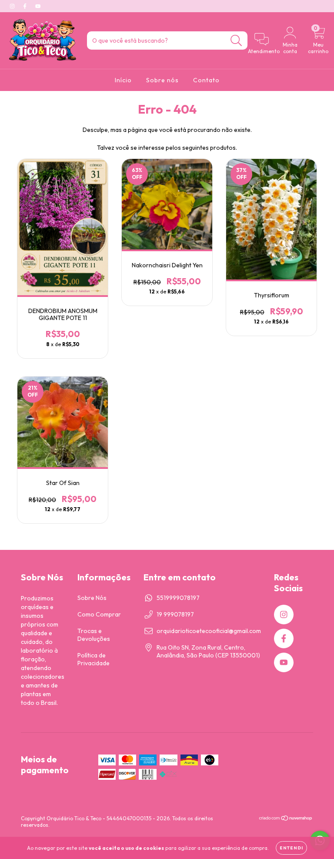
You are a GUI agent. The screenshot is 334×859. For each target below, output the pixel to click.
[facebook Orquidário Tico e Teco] (25, 6)
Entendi (291, 848)
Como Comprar (99, 614)
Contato (206, 80)
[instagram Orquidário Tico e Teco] (13, 6)
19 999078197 (175, 614)
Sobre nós (162, 80)
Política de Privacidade (93, 659)
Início (123, 80)
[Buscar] (236, 40)
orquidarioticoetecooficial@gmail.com (209, 631)
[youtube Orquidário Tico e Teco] (37, 6)
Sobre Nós (92, 598)
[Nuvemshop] (286, 819)
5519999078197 (178, 598)
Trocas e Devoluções (93, 635)
